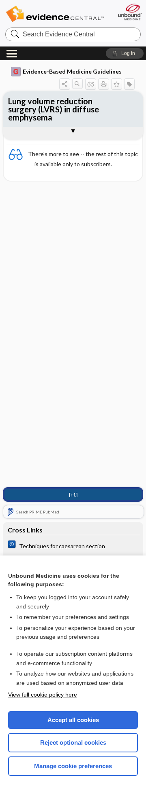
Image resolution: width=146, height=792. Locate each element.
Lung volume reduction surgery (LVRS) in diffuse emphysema (53, 109)
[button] (125, 53)
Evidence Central (54, 14)
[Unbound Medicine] (129, 12)
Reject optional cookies (73, 742)
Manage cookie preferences (73, 765)
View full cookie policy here (42, 694)
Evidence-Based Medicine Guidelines (72, 71)
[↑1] (73, 495)
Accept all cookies (73, 719)
